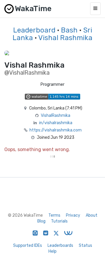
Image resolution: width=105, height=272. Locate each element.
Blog (41, 221)
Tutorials (59, 221)
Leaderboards (60, 245)
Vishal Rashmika (65, 38)
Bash (69, 30)
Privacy (73, 215)
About (91, 215)
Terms (54, 215)
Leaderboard (34, 30)
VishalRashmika (55, 115)
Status (85, 245)
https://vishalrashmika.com (55, 130)
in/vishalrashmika (55, 122)
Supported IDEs (27, 245)
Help (52, 251)
